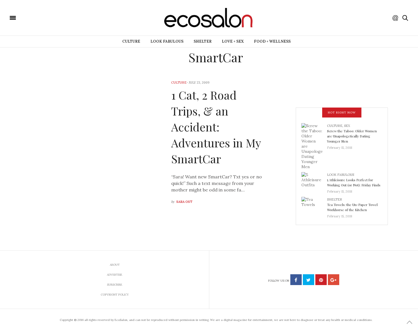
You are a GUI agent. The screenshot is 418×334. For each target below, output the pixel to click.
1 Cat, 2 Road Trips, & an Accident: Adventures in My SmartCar (216, 126)
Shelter (203, 41)
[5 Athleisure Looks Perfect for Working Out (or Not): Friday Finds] (314, 181)
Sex (347, 126)
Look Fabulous (166, 41)
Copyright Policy (115, 294)
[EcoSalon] (47, 17)
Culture (131, 41)
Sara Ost (184, 202)
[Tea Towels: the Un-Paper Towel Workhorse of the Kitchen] (314, 206)
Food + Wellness (272, 41)
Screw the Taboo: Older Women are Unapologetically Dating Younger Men (352, 136)
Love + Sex (233, 41)
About (115, 265)
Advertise (114, 275)
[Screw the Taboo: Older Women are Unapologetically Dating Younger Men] (314, 145)
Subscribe (114, 284)
